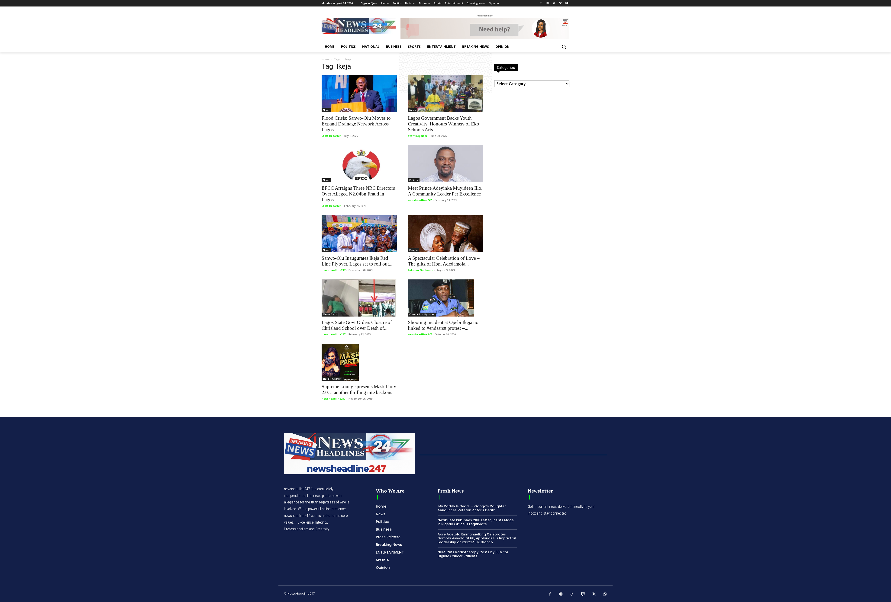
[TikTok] (572, 594)
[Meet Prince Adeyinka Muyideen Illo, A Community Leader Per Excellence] (445, 163)
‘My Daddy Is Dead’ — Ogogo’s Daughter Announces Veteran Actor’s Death (472, 508)
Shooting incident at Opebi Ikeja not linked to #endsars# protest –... (444, 325)
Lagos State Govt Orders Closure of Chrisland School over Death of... (357, 325)
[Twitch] (583, 594)
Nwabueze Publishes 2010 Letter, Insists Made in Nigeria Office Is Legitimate (476, 522)
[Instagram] (547, 3)
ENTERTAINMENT (333, 378)
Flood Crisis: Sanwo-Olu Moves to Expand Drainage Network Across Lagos (356, 123)
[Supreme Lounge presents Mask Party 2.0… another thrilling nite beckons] (359, 362)
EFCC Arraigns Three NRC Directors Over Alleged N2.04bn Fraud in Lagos (358, 193)
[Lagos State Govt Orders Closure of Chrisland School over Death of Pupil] (359, 298)
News (326, 110)
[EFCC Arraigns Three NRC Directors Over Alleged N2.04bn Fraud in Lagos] (359, 163)
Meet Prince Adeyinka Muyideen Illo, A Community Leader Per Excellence (445, 191)
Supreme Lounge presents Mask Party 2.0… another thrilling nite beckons (359, 389)
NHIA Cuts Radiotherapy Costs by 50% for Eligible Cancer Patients (473, 554)
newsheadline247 (420, 200)
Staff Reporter (331, 136)
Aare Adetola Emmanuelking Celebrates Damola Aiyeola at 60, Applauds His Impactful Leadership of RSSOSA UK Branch (477, 538)
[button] (563, 46)
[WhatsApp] (605, 594)
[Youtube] (566, 3)
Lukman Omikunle (420, 270)
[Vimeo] (560, 3)
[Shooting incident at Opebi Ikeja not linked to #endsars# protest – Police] (445, 298)
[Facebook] (541, 3)
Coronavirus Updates (421, 314)
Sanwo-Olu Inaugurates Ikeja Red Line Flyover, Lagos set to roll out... (357, 261)
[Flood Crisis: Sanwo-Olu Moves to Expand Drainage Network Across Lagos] (359, 93)
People (413, 250)
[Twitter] (554, 3)
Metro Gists (330, 314)
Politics (413, 180)
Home (325, 59)
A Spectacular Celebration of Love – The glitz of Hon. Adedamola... (444, 261)
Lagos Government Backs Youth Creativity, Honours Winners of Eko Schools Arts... (443, 123)
